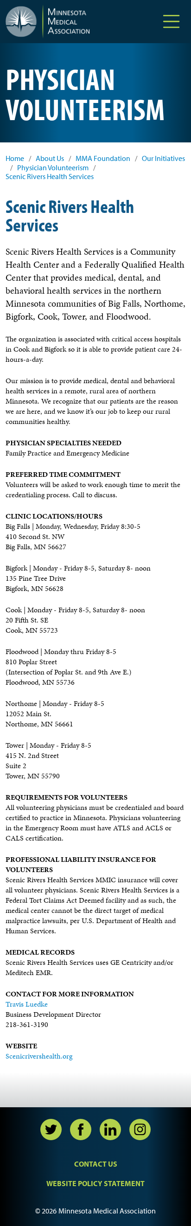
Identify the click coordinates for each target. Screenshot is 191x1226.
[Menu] (171, 21)
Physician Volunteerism (53, 167)
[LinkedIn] (110, 1129)
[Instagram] (140, 1129)
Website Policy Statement (95, 1183)
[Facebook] (80, 1129)
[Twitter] (51, 1129)
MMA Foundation (103, 158)
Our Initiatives (163, 158)
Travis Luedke (27, 1004)
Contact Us (95, 1163)
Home (15, 158)
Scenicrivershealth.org (39, 1056)
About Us (50, 158)
